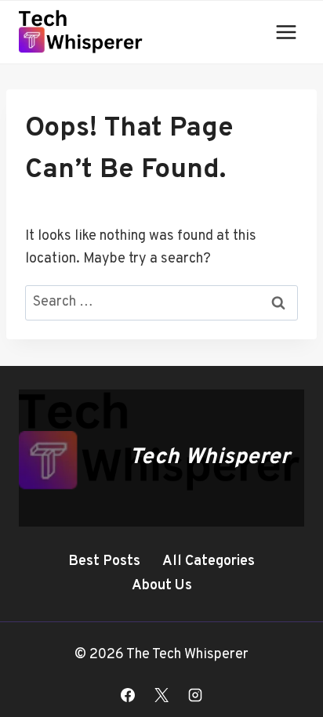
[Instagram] (195, 695)
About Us (162, 586)
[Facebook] (128, 695)
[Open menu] (285, 32)
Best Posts (104, 561)
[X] (161, 695)
